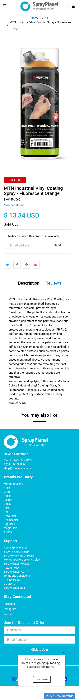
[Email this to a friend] (36, 264)
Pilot (6, 507)
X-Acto (8, 532)
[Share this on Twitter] (7, 264)
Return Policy (12, 567)
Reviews (53, 283)
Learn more (42, 679)
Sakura (8, 499)
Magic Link (10, 528)
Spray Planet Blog (14, 587)
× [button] (63, 652)
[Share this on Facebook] (17, 264)
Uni (6, 511)
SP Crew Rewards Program (20, 555)
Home (35, 18)
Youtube (9, 614)
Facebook (10, 603)
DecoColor (10, 515)
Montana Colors (14, 205)
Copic (7, 503)
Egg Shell (9, 523)
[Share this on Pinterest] (26, 264)
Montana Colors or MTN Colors (22, 559)
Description (28, 283)
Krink (7, 487)
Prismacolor (11, 519)
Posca (7, 495)
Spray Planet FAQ (14, 571)
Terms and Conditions (17, 575)
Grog (7, 491)
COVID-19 (10, 583)
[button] (46, 696)
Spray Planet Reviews (16, 563)
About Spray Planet (15, 547)
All (46, 18)
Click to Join (39, 650)
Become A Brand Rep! (17, 551)
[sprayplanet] (39, 6)
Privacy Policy (12, 579)
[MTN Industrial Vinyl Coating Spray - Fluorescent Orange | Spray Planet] (39, 102)
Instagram (10, 609)
